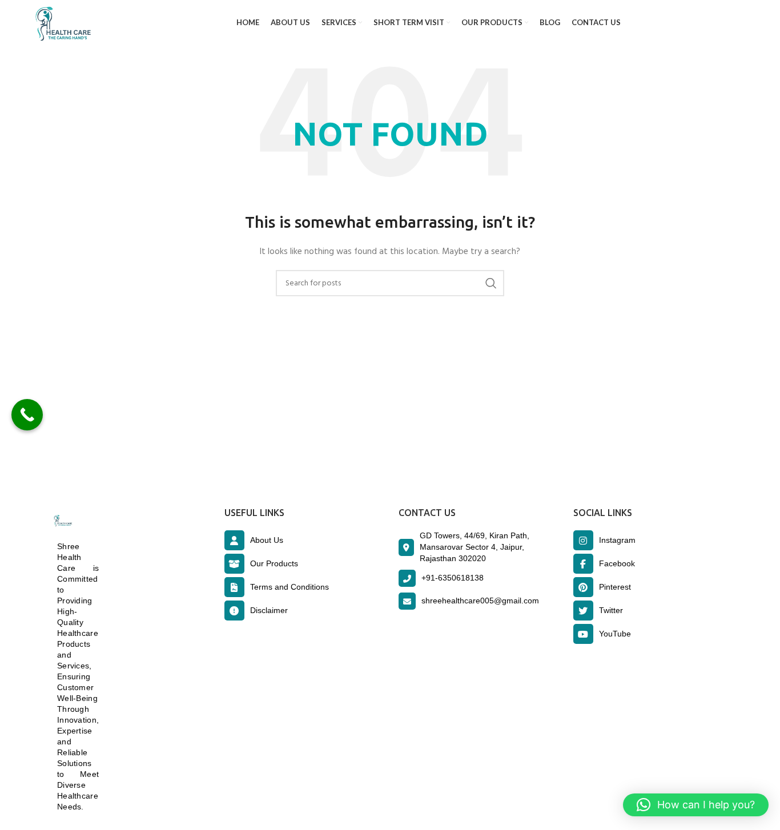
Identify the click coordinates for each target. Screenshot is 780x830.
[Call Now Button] (27, 414)
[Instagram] (583, 540)
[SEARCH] (491, 283)
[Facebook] (583, 564)
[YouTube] (583, 634)
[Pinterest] (583, 587)
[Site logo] (60, 23)
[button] (696, 804)
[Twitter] (583, 611)
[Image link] (62, 520)
